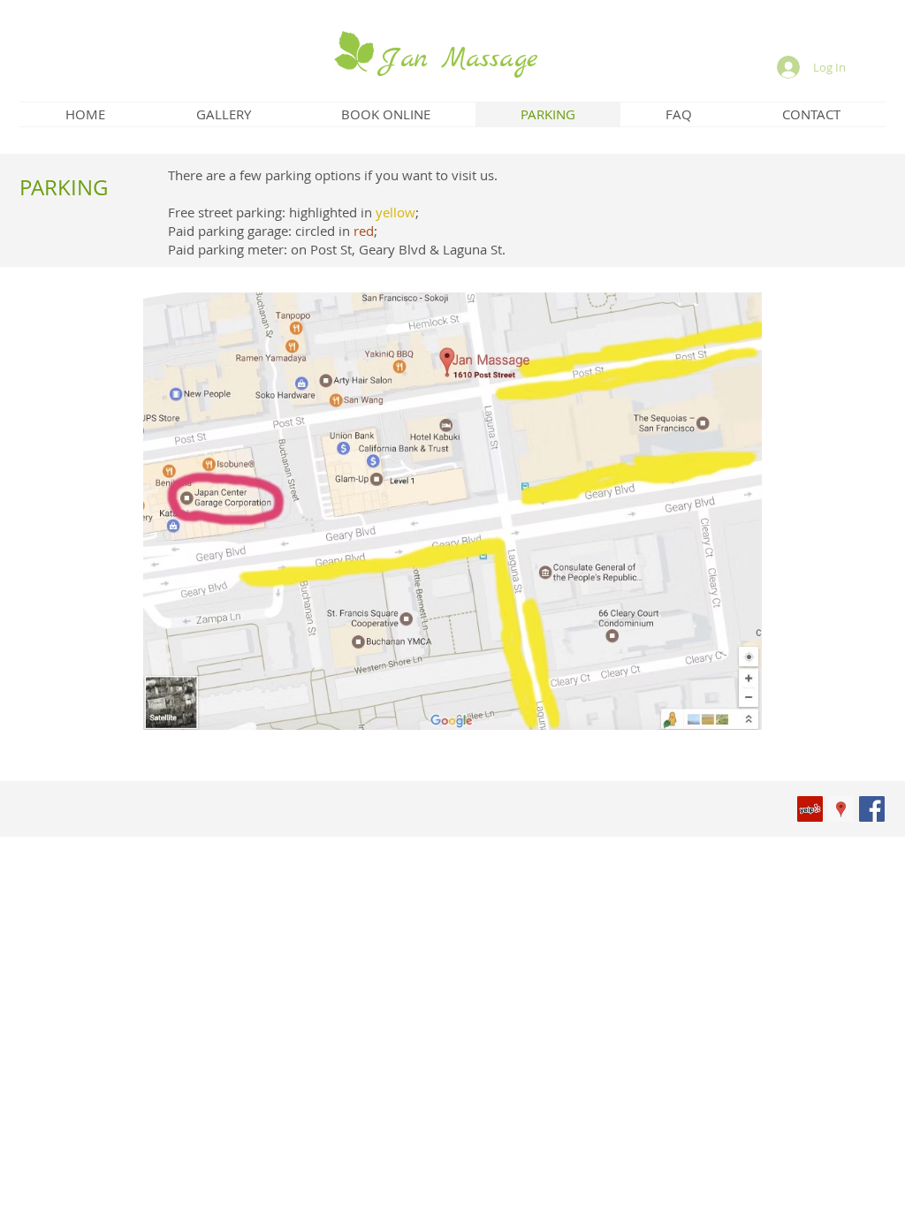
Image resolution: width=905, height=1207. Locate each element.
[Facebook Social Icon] (872, 809)
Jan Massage (458, 59)
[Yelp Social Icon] (810, 809)
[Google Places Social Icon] (841, 809)
